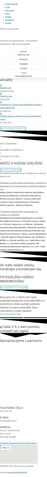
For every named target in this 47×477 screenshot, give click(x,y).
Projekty (8, 17)
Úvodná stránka (11, 4)
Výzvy (7, 14)
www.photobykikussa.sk (17, 472)
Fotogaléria (9, 20)
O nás (7, 7)
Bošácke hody (5, 88)
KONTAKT (4, 273)
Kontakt (8, 23)
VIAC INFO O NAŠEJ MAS (10, 170)
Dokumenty (9, 10)
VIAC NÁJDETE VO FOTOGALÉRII (13, 288)
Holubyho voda (6, 96)
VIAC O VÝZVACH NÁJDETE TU (13, 129)
